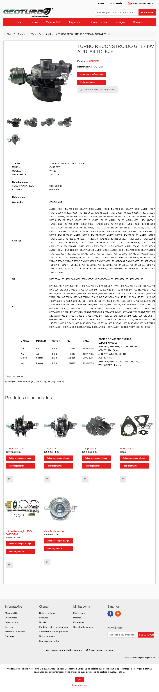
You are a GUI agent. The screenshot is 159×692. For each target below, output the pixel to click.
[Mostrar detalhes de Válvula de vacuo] (60, 508)
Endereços (78, 622)
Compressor (89, 448)
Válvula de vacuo (54, 531)
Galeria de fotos (47, 613)
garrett (8, 381)
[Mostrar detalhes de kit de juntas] (136, 426)
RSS (118, 614)
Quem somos (99, 22)
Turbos (34, 22)
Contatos (138, 22)
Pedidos (77, 617)
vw (49, 381)
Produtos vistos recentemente (53, 627)
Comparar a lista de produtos (53, 631)
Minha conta (79, 613)
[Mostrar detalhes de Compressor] (98, 426)
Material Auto (53, 22)
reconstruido (24, 381)
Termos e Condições (15, 631)
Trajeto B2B (149, 658)
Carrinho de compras (83, 627)
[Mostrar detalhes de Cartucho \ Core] (22, 426)
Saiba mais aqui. (79, 685)
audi (39, 381)
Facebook (110, 614)
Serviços (120, 22)
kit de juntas (127, 448)
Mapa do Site (11, 613)
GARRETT (94, 61)
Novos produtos (47, 636)
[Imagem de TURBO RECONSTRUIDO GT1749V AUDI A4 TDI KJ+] (13, 122)
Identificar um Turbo (49, 641)
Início (19, 22)
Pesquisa (43, 617)
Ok (79, 679)
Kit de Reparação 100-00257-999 (19, 533)
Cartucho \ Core (15, 448)
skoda (60, 381)
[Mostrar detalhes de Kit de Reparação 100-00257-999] (22, 508)
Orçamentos (76, 22)
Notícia (42, 622)
